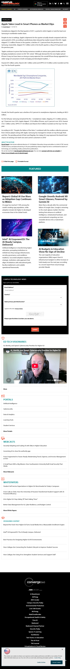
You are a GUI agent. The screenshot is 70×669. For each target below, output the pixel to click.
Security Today (35, 629)
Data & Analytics (8, 414)
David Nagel (6, 27)
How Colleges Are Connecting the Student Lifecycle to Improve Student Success (30, 547)
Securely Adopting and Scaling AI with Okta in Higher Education (25, 446)
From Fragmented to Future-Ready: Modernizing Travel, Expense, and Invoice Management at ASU (34, 458)
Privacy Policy (19, 308)
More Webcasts (8, 472)
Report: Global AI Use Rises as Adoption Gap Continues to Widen (16, 199)
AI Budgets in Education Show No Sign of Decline (52, 250)
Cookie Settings (41, 662)
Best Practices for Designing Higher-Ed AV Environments (22, 540)
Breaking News (7, 20)
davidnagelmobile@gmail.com (23, 151)
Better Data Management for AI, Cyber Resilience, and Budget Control (27, 505)
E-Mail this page (9, 161)
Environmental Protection (35, 606)
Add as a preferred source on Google (41, 4)
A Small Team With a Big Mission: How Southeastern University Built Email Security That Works (33, 465)
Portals (8, 399)
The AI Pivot (35, 640)
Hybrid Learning (23, 9)
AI (14, 9)
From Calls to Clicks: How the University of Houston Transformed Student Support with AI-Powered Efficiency (34, 493)
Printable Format (23, 161)
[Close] (62, 649)
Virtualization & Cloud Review (35, 646)
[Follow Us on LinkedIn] (50, 3)
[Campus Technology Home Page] (10, 3)
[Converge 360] (35, 582)
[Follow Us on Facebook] (58, 3)
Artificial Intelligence (10, 403)
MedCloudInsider (35, 614)
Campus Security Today (35, 603)
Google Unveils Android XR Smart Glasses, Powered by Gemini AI (53, 199)
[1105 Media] (35, 590)
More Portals (7, 431)
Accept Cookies (57, 662)
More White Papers (10, 510)
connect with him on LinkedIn (51, 151)
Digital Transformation (53, 9)
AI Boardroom (35, 594)
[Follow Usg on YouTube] (61, 3)
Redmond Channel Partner (35, 626)
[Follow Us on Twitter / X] (53, 3)
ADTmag (35, 597)
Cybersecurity (8, 409)
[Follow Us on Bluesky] (55, 3)
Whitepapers (10, 482)
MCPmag (35, 611)
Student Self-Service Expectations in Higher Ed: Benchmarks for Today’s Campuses (31, 486)
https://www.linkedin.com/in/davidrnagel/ (14, 153)
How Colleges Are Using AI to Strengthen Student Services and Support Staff (29, 555)
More (5, 389)
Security (65, 9)
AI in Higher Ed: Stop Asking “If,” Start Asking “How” (20, 499)
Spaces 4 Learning (35, 632)
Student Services (9, 425)
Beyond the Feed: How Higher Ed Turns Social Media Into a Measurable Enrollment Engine (33, 525)
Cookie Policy (57, 657)
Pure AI (35, 620)
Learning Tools (8, 420)
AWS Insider (35, 600)
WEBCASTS (9, 441)
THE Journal (35, 643)
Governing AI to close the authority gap (16, 451)
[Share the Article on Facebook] (65, 19)
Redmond (35, 623)
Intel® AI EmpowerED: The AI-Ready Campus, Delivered (16, 241)
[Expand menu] (67, 4)
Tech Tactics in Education (35, 638)
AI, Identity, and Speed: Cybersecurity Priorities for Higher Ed (23, 346)
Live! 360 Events (35, 608)
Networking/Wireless (36, 9)
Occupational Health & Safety (35, 617)
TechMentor (35, 635)
